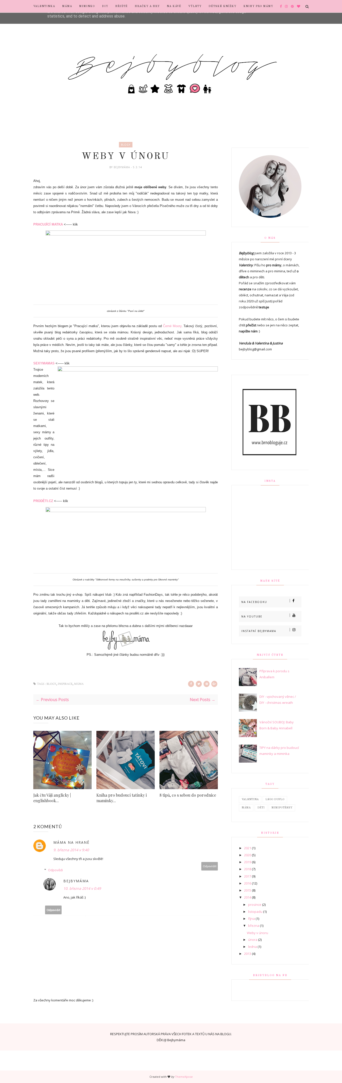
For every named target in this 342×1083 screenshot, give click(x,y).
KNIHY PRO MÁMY (258, 6)
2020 (247, 855)
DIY (105, 6)
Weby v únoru (257, 933)
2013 (247, 953)
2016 (247, 883)
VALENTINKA (44, 6)
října (251, 918)
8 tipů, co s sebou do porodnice (187, 795)
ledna (252, 946)
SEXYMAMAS (44, 363)
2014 (247, 897)
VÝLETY (195, 6)
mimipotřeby (281, 807)
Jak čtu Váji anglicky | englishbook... (52, 797)
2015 (247, 890)
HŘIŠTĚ (121, 6)
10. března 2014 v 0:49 (82, 888)
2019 (247, 862)
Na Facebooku (254, 602)
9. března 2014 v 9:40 (71, 849)
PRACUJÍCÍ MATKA (48, 224)
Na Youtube (251, 616)
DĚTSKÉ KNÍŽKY (222, 6)
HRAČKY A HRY (147, 6)
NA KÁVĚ (174, 6)
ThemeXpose (184, 1076)
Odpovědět (210, 866)
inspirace (65, 684)
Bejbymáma (122, 167)
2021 (247, 848)
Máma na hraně (71, 842)
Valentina (250, 799)
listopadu (255, 911)
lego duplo (274, 799)
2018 (247, 869)
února (252, 939)
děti (261, 807)
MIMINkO (87, 6)
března (253, 925)
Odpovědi (55, 870)
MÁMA (67, 6)
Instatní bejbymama (258, 631)
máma (79, 684)
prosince (254, 904)
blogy (125, 144)
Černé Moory (172, 326)
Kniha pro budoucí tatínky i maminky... (121, 797)
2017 (247, 876)
